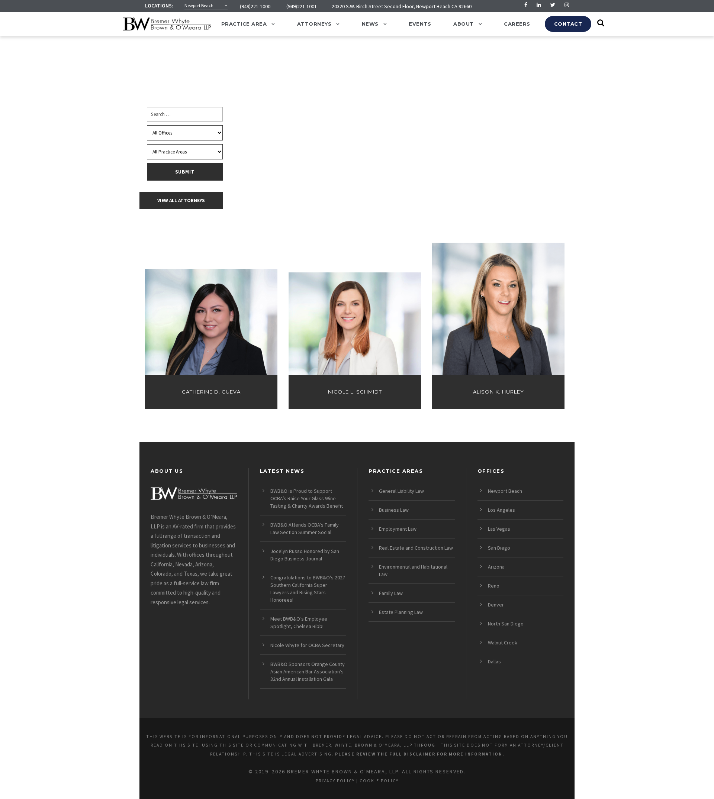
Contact (568, 24)
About (463, 24)
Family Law (391, 593)
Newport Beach (505, 491)
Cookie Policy (379, 780)
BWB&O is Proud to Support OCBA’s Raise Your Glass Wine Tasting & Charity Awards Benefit (306, 498)
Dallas (494, 661)
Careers (517, 24)
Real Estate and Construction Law (416, 547)
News (370, 24)
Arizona (496, 566)
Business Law (394, 510)
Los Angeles (501, 510)
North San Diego (506, 623)
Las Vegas (499, 528)
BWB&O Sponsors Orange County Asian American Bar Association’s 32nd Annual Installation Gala (307, 671)
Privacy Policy (335, 780)
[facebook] (525, 4)
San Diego (499, 547)
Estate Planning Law (401, 612)
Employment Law (397, 528)
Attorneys (314, 24)
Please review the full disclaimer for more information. (419, 754)
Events (420, 24)
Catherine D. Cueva (211, 392)
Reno (493, 585)
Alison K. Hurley (498, 392)
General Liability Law (401, 491)
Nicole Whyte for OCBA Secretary (307, 645)
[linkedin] (539, 4)
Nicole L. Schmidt (355, 392)
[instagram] (567, 4)
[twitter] (552, 4)
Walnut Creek (502, 642)
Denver (496, 604)
